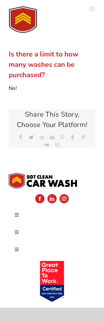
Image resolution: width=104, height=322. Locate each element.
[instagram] (64, 198)
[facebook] (39, 198)
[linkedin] (52, 198)
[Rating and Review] (52, 264)
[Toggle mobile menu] (92, 9)
